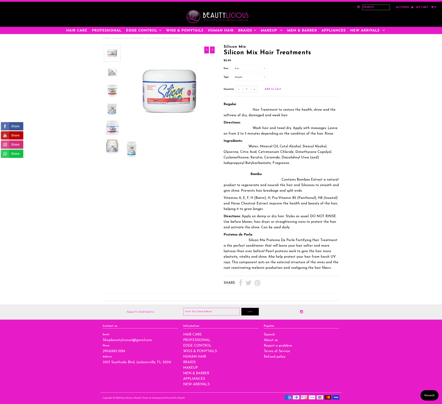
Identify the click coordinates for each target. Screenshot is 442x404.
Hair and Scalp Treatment (128, 38)
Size (226, 68)
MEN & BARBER (302, 30)
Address (107, 357)
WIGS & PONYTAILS (184, 30)
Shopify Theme (141, 398)
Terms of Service (277, 351)
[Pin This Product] (257, 283)
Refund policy (274, 357)
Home (106, 38)
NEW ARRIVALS (365, 30)
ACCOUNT (403, 7)
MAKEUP (269, 30)
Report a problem (278, 345)
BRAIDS (245, 30)
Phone (106, 346)
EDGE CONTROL (141, 30)
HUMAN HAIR (221, 30)
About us (271, 340)
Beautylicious (127, 398)
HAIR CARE (76, 30)
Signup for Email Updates (140, 312)
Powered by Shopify (175, 398)
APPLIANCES (333, 30)
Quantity (229, 89)
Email (106, 334)
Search (269, 334)
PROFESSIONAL (107, 30)
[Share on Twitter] (248, 283)
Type (226, 77)
